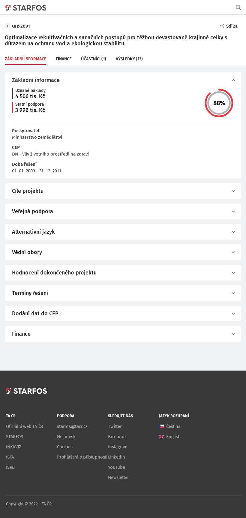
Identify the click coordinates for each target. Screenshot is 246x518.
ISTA (10, 457)
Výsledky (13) (129, 59)
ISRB (10, 467)
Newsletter (118, 477)
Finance (63, 59)
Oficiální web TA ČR (24, 426)
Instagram (118, 447)
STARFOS (14, 436)
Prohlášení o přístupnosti (82, 457)
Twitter (115, 426)
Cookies (65, 447)
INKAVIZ (13, 447)
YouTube (116, 467)
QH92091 (21, 26)
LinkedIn (116, 457)
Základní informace (25, 59)
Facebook (117, 436)
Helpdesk (66, 436)
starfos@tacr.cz (72, 426)
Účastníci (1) (93, 59)
